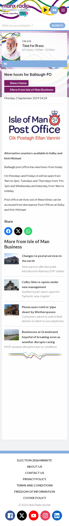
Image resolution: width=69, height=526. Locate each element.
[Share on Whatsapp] (28, 231)
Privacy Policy (34, 479)
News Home (18, 83)
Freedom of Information (34, 491)
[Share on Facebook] (8, 231)
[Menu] (63, 10)
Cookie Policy (34, 497)
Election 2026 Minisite (34, 460)
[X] (22, 515)
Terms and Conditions (34, 485)
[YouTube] (34, 515)
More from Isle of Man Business (31, 89)
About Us (34, 466)
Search (57, 25)
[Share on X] (18, 231)
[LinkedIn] (57, 515)
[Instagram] (45, 515)
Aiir (49, 504)
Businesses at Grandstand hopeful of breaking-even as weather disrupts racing (41, 337)
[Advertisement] (34, 397)
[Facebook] (10, 515)
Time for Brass (33, 46)
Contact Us (34, 472)
